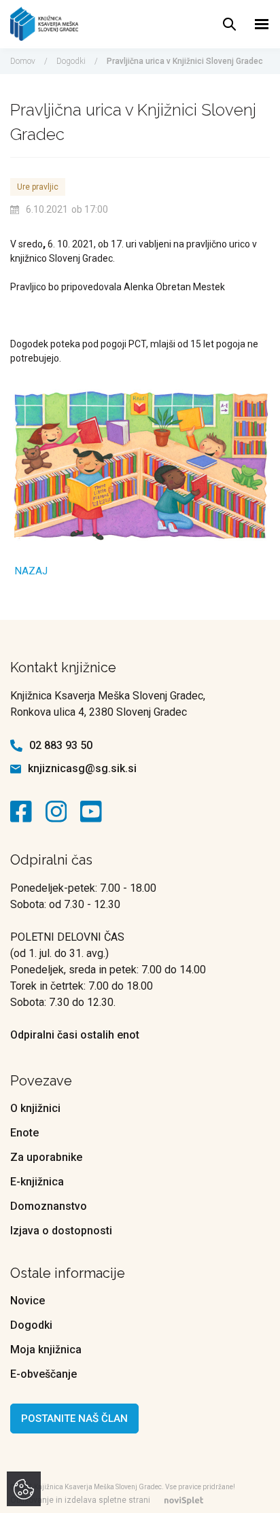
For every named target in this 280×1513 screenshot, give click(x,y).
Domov (22, 61)
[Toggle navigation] (262, 24)
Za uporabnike (46, 1157)
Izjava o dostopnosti (61, 1230)
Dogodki (71, 61)
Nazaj (31, 571)
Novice (27, 1300)
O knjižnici (35, 1108)
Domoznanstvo (48, 1206)
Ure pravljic (37, 187)
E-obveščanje (43, 1374)
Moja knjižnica (46, 1349)
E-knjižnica (37, 1181)
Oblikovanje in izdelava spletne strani (80, 1500)
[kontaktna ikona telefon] (16, 746)
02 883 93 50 (60, 745)
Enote (24, 1132)
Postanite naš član (74, 1418)
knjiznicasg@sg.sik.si (82, 768)
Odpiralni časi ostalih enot (74, 1034)
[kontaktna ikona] (24, 811)
